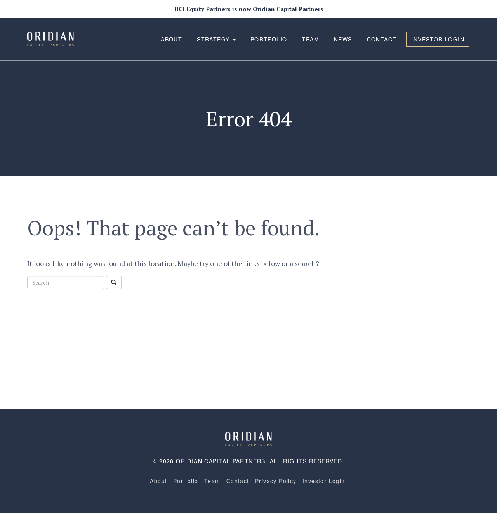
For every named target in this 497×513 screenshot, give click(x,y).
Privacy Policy (276, 481)
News (343, 39)
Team (310, 39)
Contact (382, 39)
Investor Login (437, 39)
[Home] (248, 438)
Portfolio (268, 39)
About (171, 39)
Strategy (214, 39)
